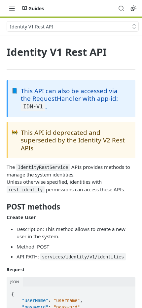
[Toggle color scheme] (133, 8)
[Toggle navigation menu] (12, 8)
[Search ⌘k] (121, 8)
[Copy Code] (127, 292)
